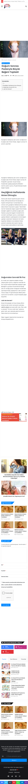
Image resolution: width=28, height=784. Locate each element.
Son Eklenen (13, 659)
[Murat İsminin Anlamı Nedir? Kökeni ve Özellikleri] (7, 509)
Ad (2, 564)
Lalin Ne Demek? (7, 89)
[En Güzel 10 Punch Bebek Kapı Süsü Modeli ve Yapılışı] (6, 680)
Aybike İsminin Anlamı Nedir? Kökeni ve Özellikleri (7, 531)
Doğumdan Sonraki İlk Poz (9, 87)
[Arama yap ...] (26, 7)
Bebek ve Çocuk (12, 60)
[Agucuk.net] (7, 6)
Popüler (4, 659)
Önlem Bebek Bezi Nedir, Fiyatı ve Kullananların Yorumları (18, 687)
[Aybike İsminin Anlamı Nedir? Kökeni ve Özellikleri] (7, 524)
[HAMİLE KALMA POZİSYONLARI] (6, 673)
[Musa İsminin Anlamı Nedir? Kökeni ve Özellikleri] (21, 509)
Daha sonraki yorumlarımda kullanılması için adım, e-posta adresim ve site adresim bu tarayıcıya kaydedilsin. (13, 585)
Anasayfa (5, 60)
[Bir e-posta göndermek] (6, 75)
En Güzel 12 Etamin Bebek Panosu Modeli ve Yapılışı (18, 665)
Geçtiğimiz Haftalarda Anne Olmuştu (12, 85)
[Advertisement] (14, 25)
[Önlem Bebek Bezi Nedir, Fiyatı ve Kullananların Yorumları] (6, 688)
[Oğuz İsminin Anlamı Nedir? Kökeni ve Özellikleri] (21, 725)
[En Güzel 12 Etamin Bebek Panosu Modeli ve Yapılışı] (6, 666)
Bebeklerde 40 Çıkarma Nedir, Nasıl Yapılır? (18, 693)
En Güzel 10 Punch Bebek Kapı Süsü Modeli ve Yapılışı (18, 679)
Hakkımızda (17, 772)
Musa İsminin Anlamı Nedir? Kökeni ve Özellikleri (20, 515)
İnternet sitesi (4, 576)
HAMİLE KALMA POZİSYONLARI (15, 671)
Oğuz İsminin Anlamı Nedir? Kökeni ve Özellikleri (20, 732)
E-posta (3, 570)
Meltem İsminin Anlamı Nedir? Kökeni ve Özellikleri (21, 531)
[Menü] (2, 7)
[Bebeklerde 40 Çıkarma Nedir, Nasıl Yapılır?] (6, 695)
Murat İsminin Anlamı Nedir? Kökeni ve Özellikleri (7, 515)
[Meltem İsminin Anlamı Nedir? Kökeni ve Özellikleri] (21, 524)
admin (4, 75)
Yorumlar (23, 659)
